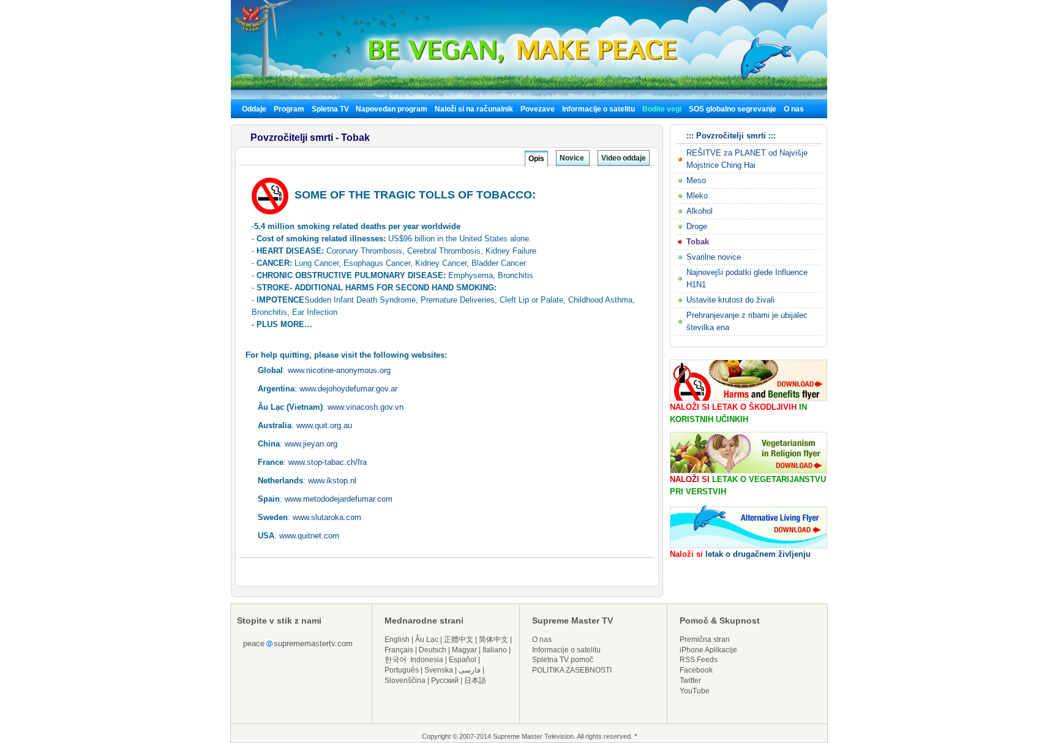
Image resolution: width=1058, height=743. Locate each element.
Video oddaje (623, 158)
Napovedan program (391, 109)
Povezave (537, 109)
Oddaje (254, 109)
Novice (573, 158)
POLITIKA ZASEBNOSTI (572, 670)
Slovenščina (405, 680)
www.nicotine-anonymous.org (339, 370)
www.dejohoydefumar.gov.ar (348, 388)
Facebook (696, 670)
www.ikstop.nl (332, 480)
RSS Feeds (699, 659)
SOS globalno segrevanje (732, 109)
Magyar (464, 650)
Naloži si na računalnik (474, 109)
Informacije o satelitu (598, 109)
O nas (794, 109)
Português (402, 670)
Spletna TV (331, 109)
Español (462, 659)
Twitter (690, 680)
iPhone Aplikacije (708, 650)
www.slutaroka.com (327, 517)
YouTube (695, 691)
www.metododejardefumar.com (338, 499)
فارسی (470, 670)
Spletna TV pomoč (562, 659)
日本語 (475, 680)
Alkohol (699, 211)
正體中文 (458, 639)
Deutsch (432, 650)
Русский (445, 680)
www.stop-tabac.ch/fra (327, 462)
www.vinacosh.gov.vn (365, 407)
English (397, 639)
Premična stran (705, 639)
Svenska (438, 670)
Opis (536, 158)
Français (399, 650)
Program (289, 109)
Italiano (494, 650)
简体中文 (493, 639)
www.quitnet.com (309, 535)
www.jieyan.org (311, 443)
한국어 (396, 659)
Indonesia (426, 659)
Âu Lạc (426, 639)
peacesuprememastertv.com (298, 643)
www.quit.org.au (324, 425)
